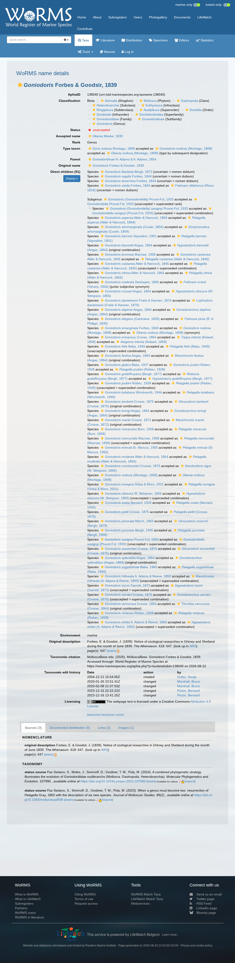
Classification (69, 101)
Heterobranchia (108, 105)
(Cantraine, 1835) (132, 319)
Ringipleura (105, 110)
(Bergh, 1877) (133, 374)
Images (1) (126, 727)
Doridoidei (104, 114)
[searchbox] (33, 40)
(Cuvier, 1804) (134, 227)
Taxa (85, 40)
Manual (109, 52)
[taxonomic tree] (97, 714)
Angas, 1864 (128, 245)
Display (71, 178)
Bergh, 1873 (128, 172)
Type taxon (71, 148)
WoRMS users (25, 913)
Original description (64, 641)
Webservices (140, 903)
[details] (111, 650)
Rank (76, 142)
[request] (190, 781)
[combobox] (34, 39)
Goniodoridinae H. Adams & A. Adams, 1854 (124, 159)
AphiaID (74, 94)
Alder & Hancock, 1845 (137, 263)
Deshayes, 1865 (132, 282)
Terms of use (84, 899)
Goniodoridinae (153, 119)
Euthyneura (154, 105)
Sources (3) (33, 727)
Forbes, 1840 (132, 328)
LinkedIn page (206, 908)
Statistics (206, 40)
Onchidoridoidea (151, 114)
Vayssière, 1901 (131, 236)
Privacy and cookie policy (196, 945)
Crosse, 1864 (130, 337)
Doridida (196, 110)
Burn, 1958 (129, 429)
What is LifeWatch (28, 899)
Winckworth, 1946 (133, 392)
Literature (107, 40)
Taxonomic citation (65, 657)
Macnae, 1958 (130, 254)
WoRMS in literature (29, 917)
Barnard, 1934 (128, 502)
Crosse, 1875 (129, 401)
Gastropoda (189, 101)
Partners (21, 908)
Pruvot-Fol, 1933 (140, 199)
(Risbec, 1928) (142, 369)
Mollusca (150, 101)
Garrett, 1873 (127, 585)
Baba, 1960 (131, 567)
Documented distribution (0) (70, 727)
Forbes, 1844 (128, 176)
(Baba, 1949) (190, 346)
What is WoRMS (27, 894)
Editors (183, 40)
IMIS (193, 646)
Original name (69, 165)
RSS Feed (203, 903)
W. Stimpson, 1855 (133, 493)
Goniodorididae (108, 119)
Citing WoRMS (85, 894)
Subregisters (117, 17)
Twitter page (205, 899)
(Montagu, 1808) (185, 148)
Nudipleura (151, 110)
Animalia (111, 101)
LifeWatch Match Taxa (147, 899)
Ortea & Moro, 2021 (134, 484)
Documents (182, 17)
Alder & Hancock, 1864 (136, 217)
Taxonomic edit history (62, 672)
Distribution (133, 40)
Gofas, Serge (186, 677)
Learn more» (170, 934)
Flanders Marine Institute (100, 945)
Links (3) (104, 727)
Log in (129, 52)
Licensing (72, 701)
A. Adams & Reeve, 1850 (138, 576)
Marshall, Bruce (188, 681)
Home (81, 17)
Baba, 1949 (125, 346)
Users (138, 17)
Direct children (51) (65, 172)
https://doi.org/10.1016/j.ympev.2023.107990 (113, 781)
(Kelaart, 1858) (143, 342)
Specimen (160, 40)
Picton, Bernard (188, 690)
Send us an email (209, 894)
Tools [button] (86, 52)
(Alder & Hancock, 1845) (177, 259)
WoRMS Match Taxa (146, 894)
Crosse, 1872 (128, 420)
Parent (75, 159)
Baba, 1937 (126, 365)
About (97, 17)
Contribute (84, 29)
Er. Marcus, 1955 (131, 447)
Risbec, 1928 (128, 383)
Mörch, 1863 (129, 521)
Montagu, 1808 (113, 148)
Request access (86, 903)
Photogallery (158, 17)
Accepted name (68, 136)
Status (75, 130)
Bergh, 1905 (129, 530)
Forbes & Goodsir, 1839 (118, 165)
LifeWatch (204, 17)
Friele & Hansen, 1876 (138, 300)
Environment (70, 635)
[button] (20, 85)
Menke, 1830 (107, 136)
